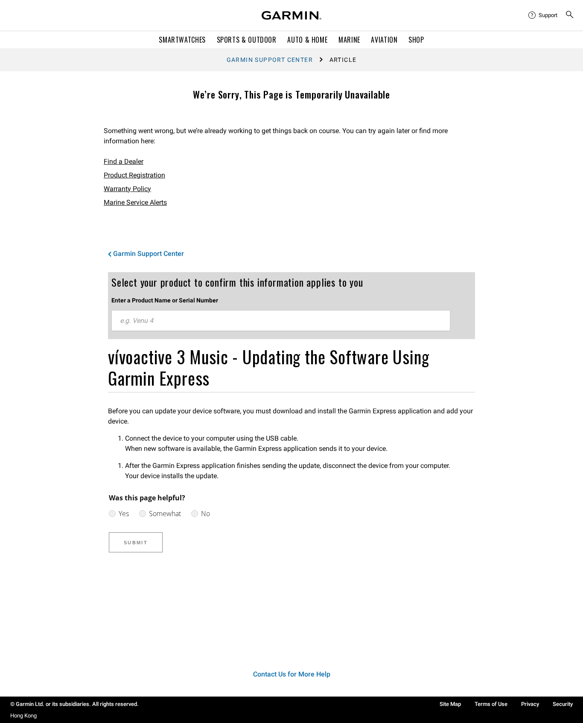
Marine (349, 40)
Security (563, 704)
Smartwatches (182, 40)
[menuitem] (543, 15)
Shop (416, 40)
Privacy (530, 704)
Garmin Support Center (270, 59)
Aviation (384, 40)
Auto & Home (307, 40)
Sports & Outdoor (247, 40)
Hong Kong (23, 715)
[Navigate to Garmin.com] (291, 15)
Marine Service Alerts (135, 202)
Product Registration (134, 175)
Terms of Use (491, 704)
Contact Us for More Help (291, 674)
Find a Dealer (123, 161)
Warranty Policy (127, 189)
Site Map (450, 704)
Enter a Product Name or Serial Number (164, 300)
